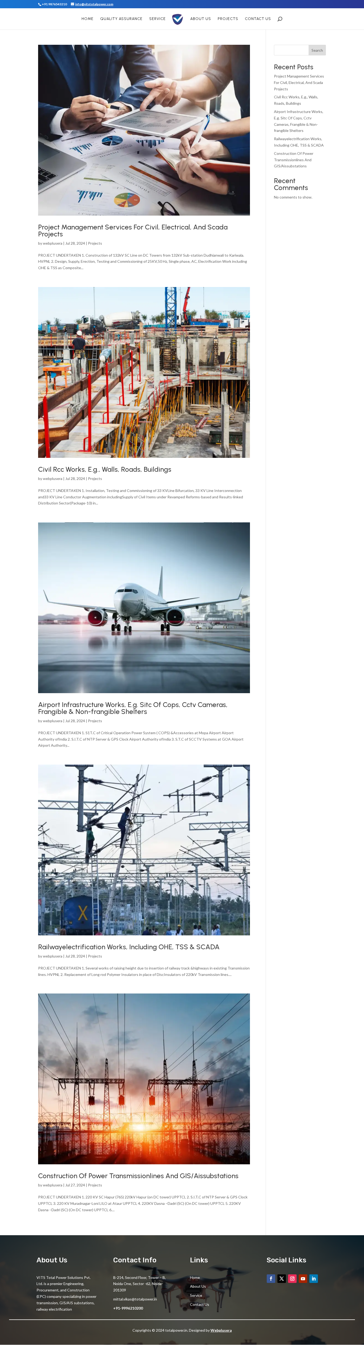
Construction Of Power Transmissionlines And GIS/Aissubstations (138, 1176)
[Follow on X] (281, 1278)
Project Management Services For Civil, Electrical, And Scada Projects (133, 230)
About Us (200, 19)
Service (157, 19)
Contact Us (258, 19)
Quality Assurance (121, 19)
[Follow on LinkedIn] (313, 1278)
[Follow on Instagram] (292, 1278)
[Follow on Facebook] (271, 1278)
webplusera (52, 243)
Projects (228, 19)
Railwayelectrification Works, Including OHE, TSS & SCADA (129, 947)
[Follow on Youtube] (303, 1278)
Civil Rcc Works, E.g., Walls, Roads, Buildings (104, 469)
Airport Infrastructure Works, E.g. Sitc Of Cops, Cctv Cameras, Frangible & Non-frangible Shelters (133, 708)
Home (88, 19)
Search (317, 50)
